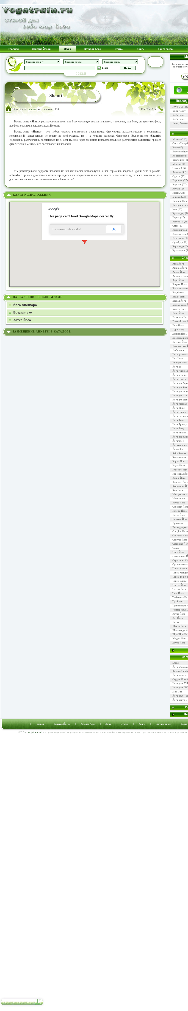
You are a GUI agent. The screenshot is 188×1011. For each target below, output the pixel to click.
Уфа (174, 209)
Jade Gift (177, 691)
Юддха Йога (179, 638)
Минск (176, 163)
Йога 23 (176, 366)
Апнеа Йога (178, 271)
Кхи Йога (177, 490)
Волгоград (178, 238)
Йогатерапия (179, 444)
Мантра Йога (179, 494)
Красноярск (178, 250)
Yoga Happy (179, 110)
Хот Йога (177, 617)
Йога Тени (178, 420)
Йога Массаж (179, 403)
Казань (176, 192)
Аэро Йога (178, 280)
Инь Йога (177, 358)
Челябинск (178, 159)
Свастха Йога (179, 539)
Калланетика (179, 457)
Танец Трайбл (180, 576)
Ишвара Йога (179, 362)
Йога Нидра (179, 412)
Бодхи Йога (178, 296)
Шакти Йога (179, 626)
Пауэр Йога (178, 515)
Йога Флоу (178, 428)
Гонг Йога (178, 325)
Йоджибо (177, 449)
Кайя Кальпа (179, 453)
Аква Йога (178, 263)
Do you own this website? (67, 229)
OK (114, 229)
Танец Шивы (179, 580)
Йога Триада (179, 424)
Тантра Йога (179, 585)
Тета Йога (178, 593)
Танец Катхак (179, 568)
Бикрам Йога (179, 284)
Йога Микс (178, 407)
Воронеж (177, 180)
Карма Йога (178, 461)
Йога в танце (179, 374)
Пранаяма (177, 523)
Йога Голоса (179, 379)
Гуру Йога (178, 329)
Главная (40, 723)
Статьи (124, 723)
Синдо (176, 547)
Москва (176, 139)
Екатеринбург (180, 151)
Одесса (176, 176)
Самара (176, 168)
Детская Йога (179, 342)
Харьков (176, 184)
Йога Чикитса (180, 432)
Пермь (176, 217)
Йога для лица (180, 391)
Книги (141, 723)
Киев (175, 147)
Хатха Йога (178, 613)
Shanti (175, 662)
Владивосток (179, 233)
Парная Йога (179, 510)
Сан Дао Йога (180, 531)
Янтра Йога (178, 642)
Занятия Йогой (62, 723)
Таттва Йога (179, 589)
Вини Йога (178, 313)
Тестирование (163, 723)
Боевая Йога (179, 300)
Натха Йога (178, 502)
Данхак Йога (179, 333)
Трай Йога (178, 601)
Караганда (178, 246)
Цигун (176, 622)
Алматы (176, 172)
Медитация (178, 498)
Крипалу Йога (180, 482)
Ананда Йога (179, 267)
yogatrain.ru (34, 732)
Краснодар (178, 213)
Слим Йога (178, 552)
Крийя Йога (178, 477)
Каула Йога (178, 465)
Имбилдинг (178, 350)
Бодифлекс (178, 292)
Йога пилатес (179, 675)
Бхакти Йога (179, 309)
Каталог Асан (87, 723)
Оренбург (177, 242)
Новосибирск (179, 155)
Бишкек (32, 109)
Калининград (179, 229)
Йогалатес (178, 440)
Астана (176, 188)
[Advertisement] (85, 157)
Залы (108, 723)
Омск (175, 225)
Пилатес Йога (180, 519)
